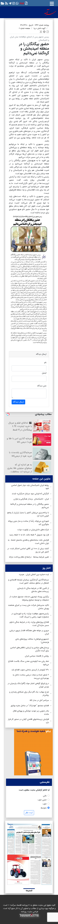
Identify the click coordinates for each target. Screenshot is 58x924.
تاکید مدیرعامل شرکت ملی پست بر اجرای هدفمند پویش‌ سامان (28, 607)
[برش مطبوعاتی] (40, 31)
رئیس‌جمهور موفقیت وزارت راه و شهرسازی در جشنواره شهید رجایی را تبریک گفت (30, 615)
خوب (45, 803)
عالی (45, 795)
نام (45, 362)
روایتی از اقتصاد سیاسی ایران (37, 656)
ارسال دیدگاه (18, 402)
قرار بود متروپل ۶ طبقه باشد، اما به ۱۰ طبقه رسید (29, 534)
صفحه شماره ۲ (24, 28)
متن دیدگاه (41, 385)
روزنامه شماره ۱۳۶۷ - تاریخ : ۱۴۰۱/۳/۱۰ (34, 25)
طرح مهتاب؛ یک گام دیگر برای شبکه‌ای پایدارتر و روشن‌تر (29, 693)
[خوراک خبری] (6, 3)
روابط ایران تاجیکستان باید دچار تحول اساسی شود (30, 487)
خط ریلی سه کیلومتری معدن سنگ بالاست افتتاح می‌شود (28, 663)
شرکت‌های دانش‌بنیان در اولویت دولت (33, 529)
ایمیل (44, 373)
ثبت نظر (29, 812)
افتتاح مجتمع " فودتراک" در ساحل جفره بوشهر (30, 705)
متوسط (44, 807)
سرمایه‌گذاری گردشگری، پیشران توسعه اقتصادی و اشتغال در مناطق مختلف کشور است (28, 581)
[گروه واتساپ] (17, 3)
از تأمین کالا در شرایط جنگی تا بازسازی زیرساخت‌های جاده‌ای (33, 590)
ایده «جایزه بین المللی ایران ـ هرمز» (34, 574)
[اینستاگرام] (13, 3)
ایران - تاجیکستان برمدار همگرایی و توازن (31, 499)
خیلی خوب (42, 799)
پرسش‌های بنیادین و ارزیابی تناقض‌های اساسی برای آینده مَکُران (29, 649)
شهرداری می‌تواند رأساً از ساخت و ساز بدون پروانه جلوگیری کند (28, 522)
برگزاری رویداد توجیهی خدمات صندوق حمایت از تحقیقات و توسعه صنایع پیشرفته (29, 598)
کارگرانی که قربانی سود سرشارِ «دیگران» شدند (30, 493)
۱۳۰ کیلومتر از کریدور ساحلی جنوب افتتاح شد (30, 669)
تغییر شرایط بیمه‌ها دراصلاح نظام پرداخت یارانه (29, 557)
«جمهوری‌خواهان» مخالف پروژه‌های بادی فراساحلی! (32, 640)
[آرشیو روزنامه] (2, 3)
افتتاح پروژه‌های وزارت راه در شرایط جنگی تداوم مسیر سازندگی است (29, 623)
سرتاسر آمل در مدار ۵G (39, 700)
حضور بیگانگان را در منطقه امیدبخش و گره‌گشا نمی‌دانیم (29, 506)
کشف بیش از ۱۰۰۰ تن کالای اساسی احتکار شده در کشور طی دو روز (28, 550)
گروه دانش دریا (39, 28)
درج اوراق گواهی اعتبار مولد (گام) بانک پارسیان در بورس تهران (28, 685)
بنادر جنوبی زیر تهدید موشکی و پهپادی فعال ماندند (31, 712)
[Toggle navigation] (51, 3)
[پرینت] (44, 31)
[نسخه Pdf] (47, 31)
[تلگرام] (9, 3)
